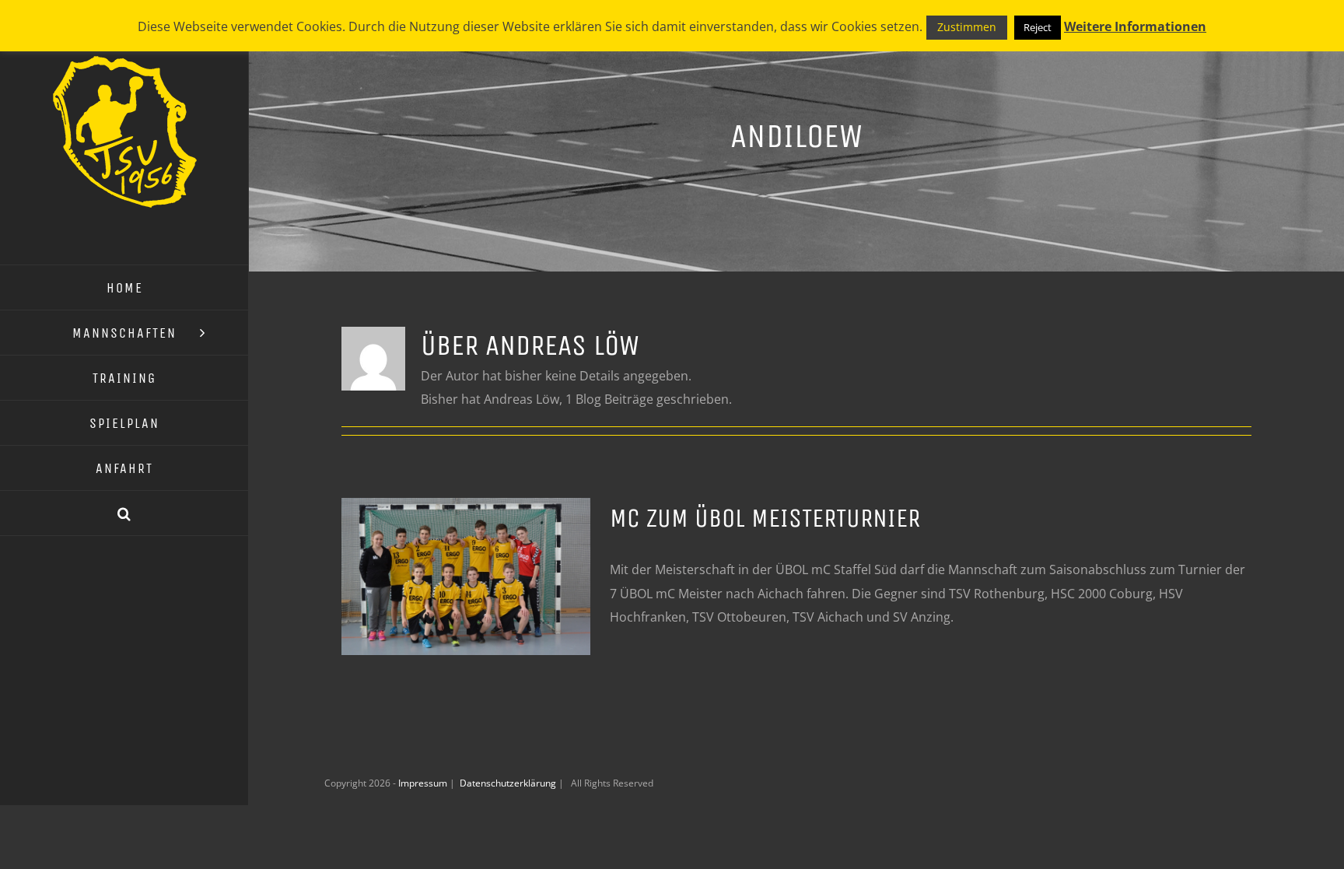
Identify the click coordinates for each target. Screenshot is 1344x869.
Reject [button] (1038, 27)
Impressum (424, 783)
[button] (124, 513)
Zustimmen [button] (966, 26)
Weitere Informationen (1135, 26)
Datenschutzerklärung (509, 783)
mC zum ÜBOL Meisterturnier (765, 518)
